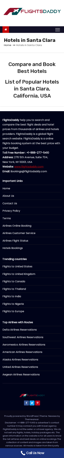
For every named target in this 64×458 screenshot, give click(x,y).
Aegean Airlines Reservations (21, 374)
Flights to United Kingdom (18, 274)
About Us (8, 196)
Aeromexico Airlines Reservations (23, 344)
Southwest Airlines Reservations (22, 337)
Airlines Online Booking (16, 226)
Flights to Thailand (14, 289)
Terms (6, 218)
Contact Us (9, 203)
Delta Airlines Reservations (19, 330)
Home (7, 45)
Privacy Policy (11, 211)
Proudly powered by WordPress (21, 416)
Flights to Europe (13, 311)
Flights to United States (17, 266)
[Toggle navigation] (58, 29)
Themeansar (32, 419)
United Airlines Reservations (20, 367)
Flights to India (11, 296)
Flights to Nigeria (13, 304)
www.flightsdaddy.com (28, 166)
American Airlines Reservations (22, 352)
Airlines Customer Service (18, 233)
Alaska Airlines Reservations (20, 359)
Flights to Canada (13, 281)
